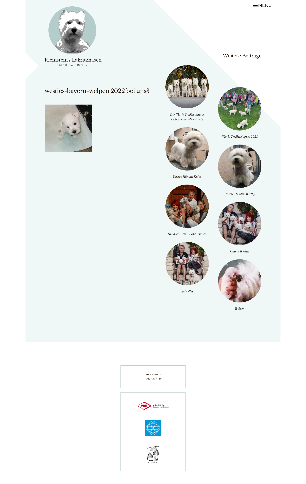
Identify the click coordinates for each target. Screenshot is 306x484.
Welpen (239, 308)
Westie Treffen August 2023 (240, 136)
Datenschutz (153, 379)
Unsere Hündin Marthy (239, 194)
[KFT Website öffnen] (153, 462)
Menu (265, 5)
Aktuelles (187, 291)
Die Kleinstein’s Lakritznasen (187, 234)
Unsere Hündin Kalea (187, 176)
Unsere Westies (239, 251)
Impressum (153, 374)
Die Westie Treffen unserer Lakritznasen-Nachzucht (187, 117)
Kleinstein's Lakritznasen (73, 60)
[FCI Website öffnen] (153, 435)
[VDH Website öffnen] (153, 409)
